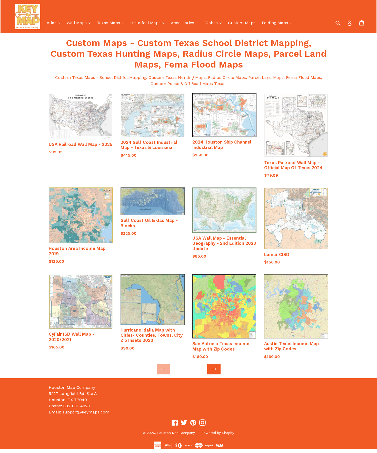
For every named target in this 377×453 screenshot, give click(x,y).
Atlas (55, 22)
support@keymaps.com (85, 412)
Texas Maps (111, 22)
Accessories (186, 22)
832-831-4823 (76, 405)
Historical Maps (148, 22)
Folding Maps (278, 22)
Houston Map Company (176, 433)
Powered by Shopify (217, 433)
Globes (214, 22)
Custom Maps (241, 22)
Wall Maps (80, 22)
